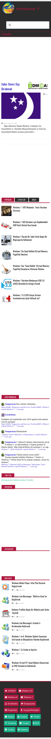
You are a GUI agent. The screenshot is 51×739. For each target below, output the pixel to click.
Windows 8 (12, 697)
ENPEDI (11, 691)
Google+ (26, 723)
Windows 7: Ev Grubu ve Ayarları (24, 649)
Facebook (11, 723)
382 (46, 94)
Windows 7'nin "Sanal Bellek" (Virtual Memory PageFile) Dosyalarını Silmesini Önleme (31, 267)
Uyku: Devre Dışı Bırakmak (10, 86)
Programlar (12, 710)
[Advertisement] (25, 58)
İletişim (10, 717)
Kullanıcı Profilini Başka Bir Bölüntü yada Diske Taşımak (30, 611)
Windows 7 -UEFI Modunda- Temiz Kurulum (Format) (30, 209)
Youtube (23, 717)
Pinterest (24, 729)
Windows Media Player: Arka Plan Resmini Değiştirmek (28, 584)
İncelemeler (12, 704)
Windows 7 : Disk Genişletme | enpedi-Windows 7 (18, 449)
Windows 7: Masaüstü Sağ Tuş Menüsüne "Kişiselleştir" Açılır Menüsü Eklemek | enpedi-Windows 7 (23, 465)
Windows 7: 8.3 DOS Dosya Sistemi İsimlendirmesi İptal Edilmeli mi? (27, 297)
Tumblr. (10, 729)
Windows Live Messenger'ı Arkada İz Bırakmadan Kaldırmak (26, 625)
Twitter (36, 717)
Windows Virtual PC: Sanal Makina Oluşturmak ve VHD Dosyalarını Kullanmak (30, 664)
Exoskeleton (10, 415)
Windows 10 (26, 691)
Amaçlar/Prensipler (31, 710)
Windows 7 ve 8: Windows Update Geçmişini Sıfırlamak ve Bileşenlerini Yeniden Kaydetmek (30, 638)
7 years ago (20, 409)
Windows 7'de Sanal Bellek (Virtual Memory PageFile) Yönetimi (30, 253)
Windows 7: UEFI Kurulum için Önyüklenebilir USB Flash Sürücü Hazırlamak (30, 223)
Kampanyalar (29, 704)
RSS (37, 723)
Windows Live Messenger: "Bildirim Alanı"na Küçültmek (29, 598)
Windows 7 (28, 697)
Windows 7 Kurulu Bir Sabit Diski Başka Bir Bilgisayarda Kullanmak (30, 238)
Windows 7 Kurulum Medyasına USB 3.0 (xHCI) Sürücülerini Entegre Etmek (28, 282)
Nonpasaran (10, 404)
